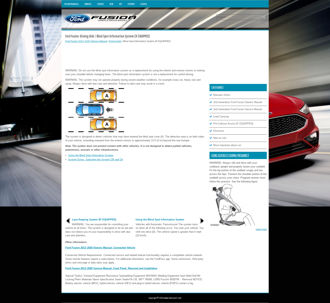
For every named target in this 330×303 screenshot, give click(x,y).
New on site (219, 137)
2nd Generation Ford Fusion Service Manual (237, 109)
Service (100, 4)
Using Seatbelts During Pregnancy (230, 155)
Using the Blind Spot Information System (90, 155)
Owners (87, 4)
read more (261, 229)
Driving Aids (115, 41)
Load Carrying (221, 116)
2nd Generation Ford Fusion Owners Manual (237, 102)
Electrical (218, 130)
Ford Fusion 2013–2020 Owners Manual (86, 41)
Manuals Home (221, 94)
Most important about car (227, 145)
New (111, 4)
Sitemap (131, 4)
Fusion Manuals (71, 4)
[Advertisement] (135, 55)
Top (120, 4)
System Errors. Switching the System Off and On (95, 159)
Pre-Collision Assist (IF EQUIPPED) (233, 123)
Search (143, 4)
